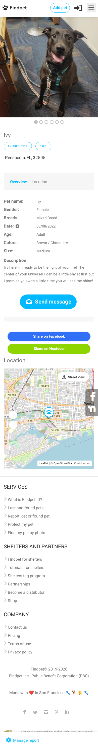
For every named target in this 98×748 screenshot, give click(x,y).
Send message (52, 301)
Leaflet (43, 463)
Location (39, 181)
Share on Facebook (49, 336)
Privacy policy (20, 652)
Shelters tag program (26, 575)
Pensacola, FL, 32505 (25, 157)
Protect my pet (20, 524)
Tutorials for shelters (26, 567)
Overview (18, 181)
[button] (45, 407)
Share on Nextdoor (49, 348)
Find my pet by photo (26, 532)
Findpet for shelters (25, 559)
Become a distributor (26, 592)
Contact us (17, 627)
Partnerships (19, 584)
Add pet (60, 7)
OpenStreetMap (63, 463)
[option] (49, 67)
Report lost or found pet (29, 516)
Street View (76, 377)
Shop (12, 600)
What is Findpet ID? (25, 499)
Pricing (14, 635)
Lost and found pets (25, 507)
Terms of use (19, 643)
